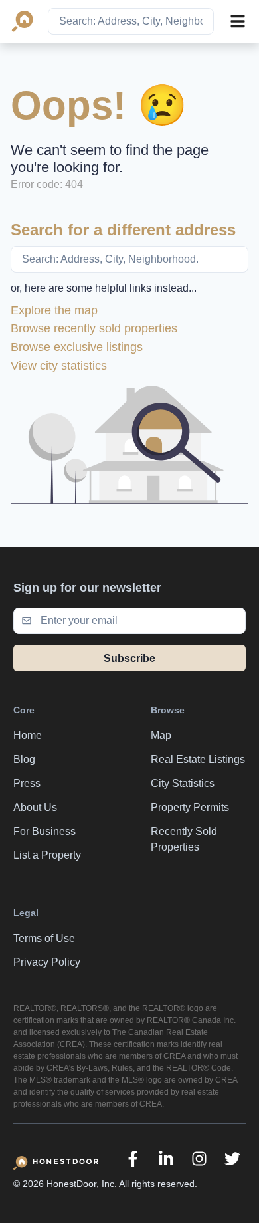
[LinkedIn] (166, 1158)
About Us (35, 807)
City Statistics (183, 783)
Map (161, 735)
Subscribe (129, 658)
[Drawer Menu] (237, 21)
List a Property (47, 855)
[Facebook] (133, 1158)
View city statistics (59, 365)
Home (27, 735)
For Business (44, 831)
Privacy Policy (46, 962)
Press (27, 783)
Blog (24, 759)
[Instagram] (199, 1158)
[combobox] (131, 21)
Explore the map (54, 310)
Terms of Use (44, 938)
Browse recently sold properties (94, 328)
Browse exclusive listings (77, 347)
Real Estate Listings (198, 759)
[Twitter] (232, 1158)
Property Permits (190, 807)
